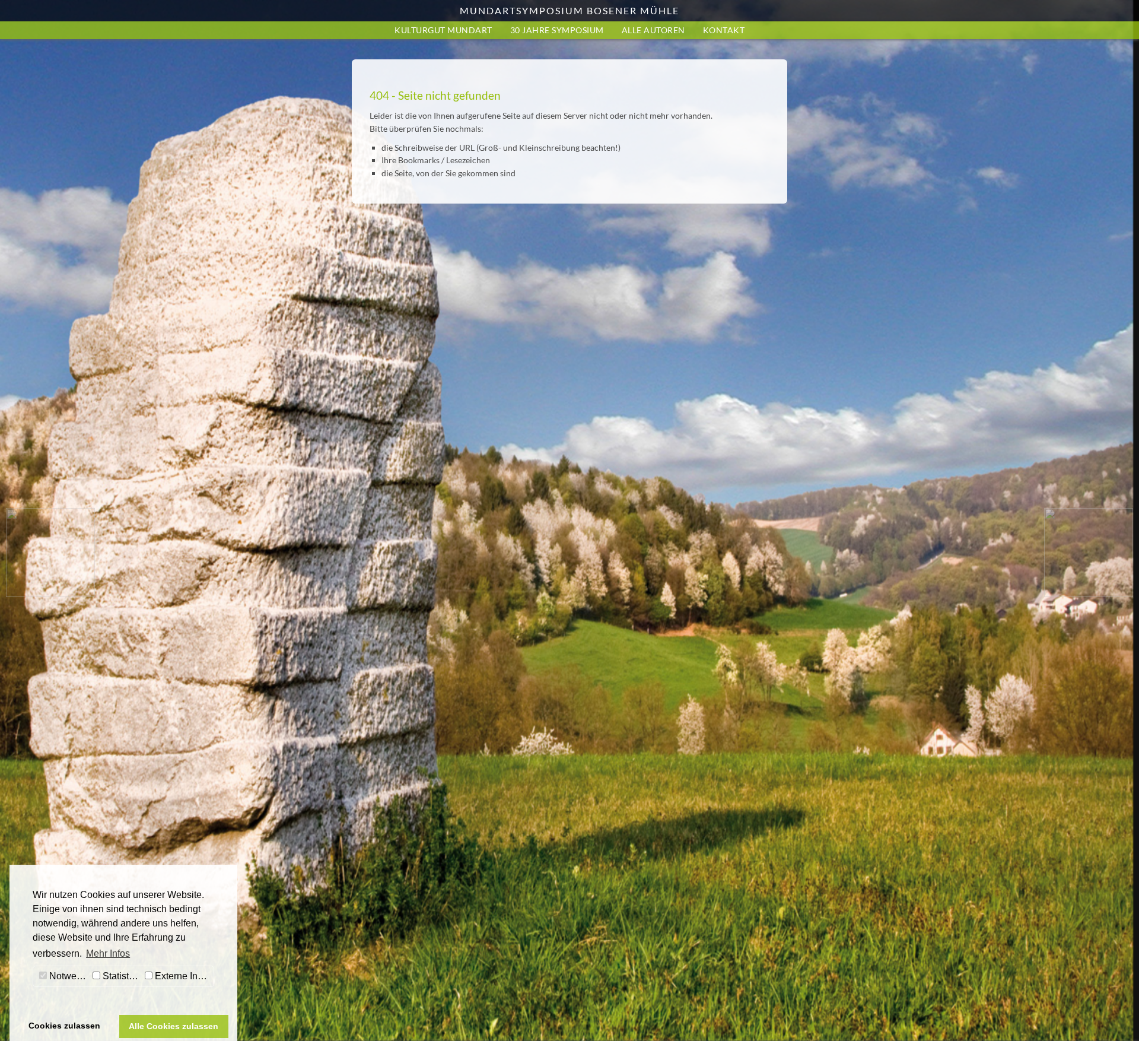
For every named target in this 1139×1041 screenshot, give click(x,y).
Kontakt (724, 30)
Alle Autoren (653, 30)
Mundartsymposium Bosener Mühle (569, 10)
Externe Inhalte (183, 976)
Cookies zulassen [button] (64, 1025)
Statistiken (121, 976)
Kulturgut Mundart (443, 30)
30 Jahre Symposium (557, 30)
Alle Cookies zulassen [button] (173, 1026)
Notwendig (68, 976)
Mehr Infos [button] (108, 953)
